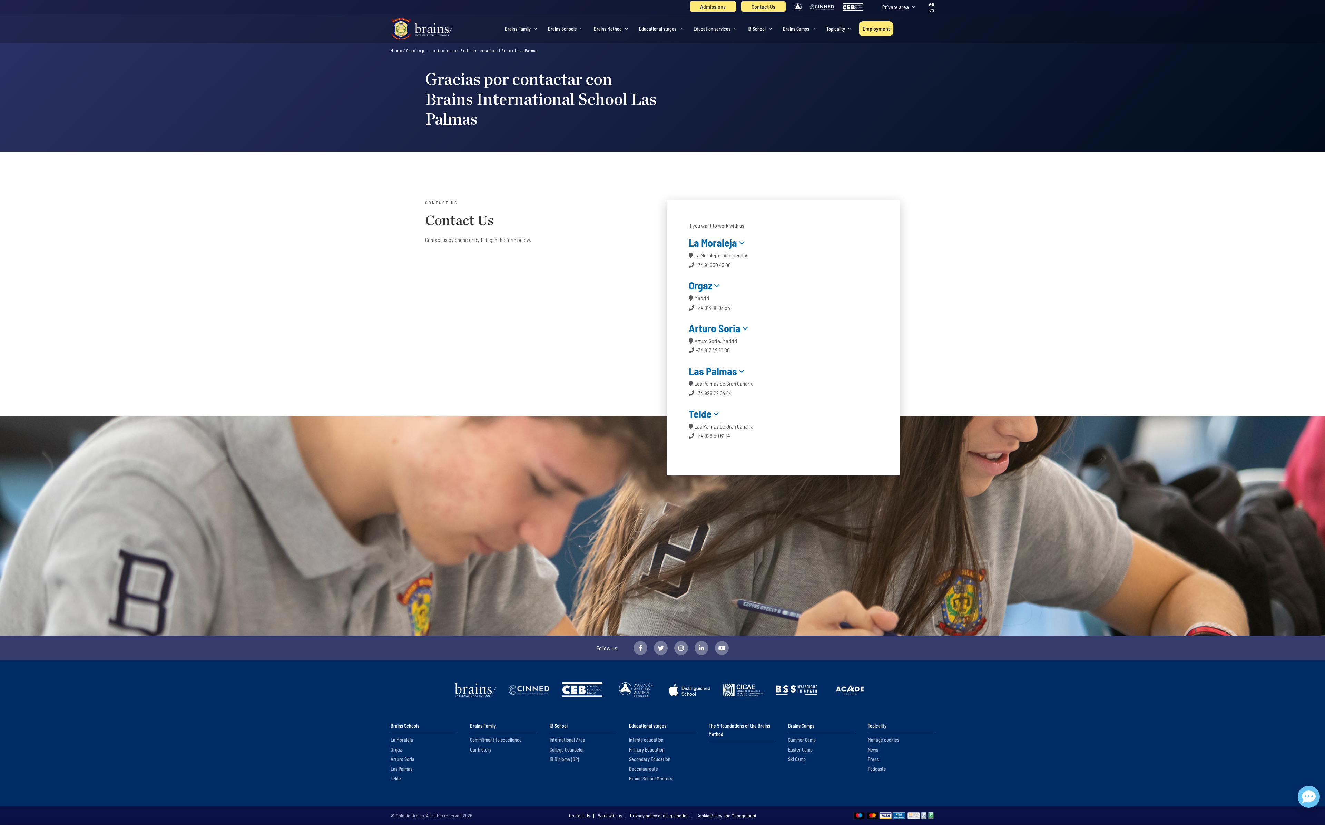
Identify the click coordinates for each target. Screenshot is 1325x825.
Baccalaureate (643, 769)
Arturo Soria (714, 328)
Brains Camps (796, 29)
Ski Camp (797, 759)
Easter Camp (800, 750)
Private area (895, 6)
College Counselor (567, 750)
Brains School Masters (650, 779)
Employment (876, 28)
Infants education (646, 740)
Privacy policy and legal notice (659, 815)
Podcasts (877, 769)
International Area (567, 740)
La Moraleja (713, 242)
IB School (757, 29)
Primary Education (647, 750)
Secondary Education (649, 759)
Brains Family (518, 29)
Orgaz (700, 285)
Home (396, 50)
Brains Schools (562, 29)
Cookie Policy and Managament (726, 815)
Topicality (835, 29)
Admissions (713, 6)
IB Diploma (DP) (564, 759)
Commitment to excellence (496, 740)
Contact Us (763, 6)
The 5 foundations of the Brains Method (739, 730)
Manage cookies (883, 740)
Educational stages (657, 29)
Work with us (610, 815)
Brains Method (608, 29)
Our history (480, 750)
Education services (712, 29)
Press (873, 759)
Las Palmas (713, 371)
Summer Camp (802, 740)
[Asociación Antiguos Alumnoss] (798, 7)
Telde (700, 413)
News (873, 750)
